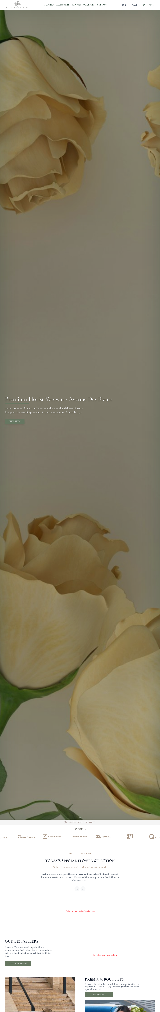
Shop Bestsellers (18, 963)
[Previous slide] (77, 888)
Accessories (62, 5)
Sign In (151, 5)
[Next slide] (83, 888)
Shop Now (99, 994)
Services (76, 5)
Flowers (49, 5)
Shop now (14, 421)
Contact (102, 5)
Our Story (89, 5)
